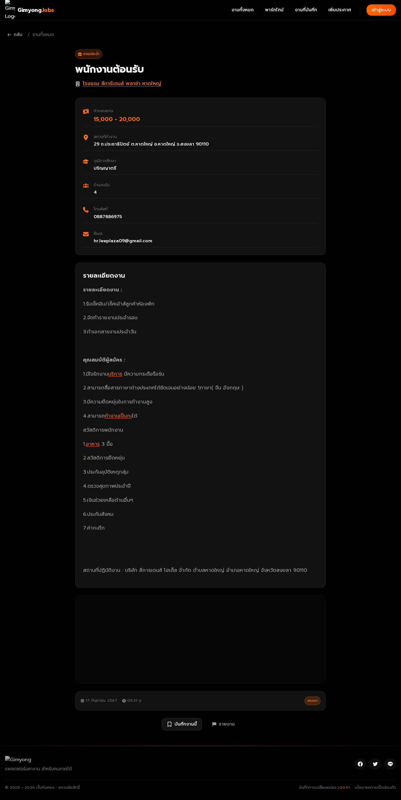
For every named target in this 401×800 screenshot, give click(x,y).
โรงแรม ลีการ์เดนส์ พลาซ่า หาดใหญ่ (122, 83)
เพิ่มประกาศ (339, 10)
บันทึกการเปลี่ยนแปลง (324, 787)
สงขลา (312, 700)
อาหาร (93, 444)
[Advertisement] (200, 639)
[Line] (390, 764)
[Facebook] (360, 764)
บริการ (115, 374)
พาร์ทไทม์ (274, 10)
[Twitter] (375, 764)
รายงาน (227, 724)
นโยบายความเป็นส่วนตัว (375, 787)
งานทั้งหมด (243, 10)
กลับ (18, 34)
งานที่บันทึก (306, 10)
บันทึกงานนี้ (185, 724)
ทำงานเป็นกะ (118, 416)
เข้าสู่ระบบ (381, 10)
